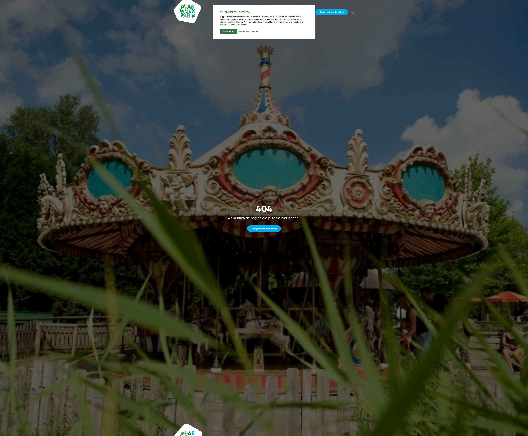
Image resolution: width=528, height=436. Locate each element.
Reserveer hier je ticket (331, 12)
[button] (352, 12)
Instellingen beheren (248, 31)
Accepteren (228, 31)
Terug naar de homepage (264, 228)
